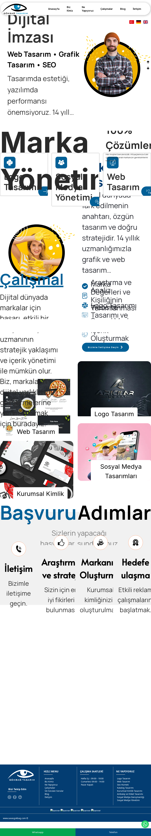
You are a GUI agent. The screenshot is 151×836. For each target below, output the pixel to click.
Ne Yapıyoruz (51, 784)
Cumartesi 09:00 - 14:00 (92, 781)
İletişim (48, 797)
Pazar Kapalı (87, 784)
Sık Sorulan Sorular (54, 790)
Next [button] (148, 68)
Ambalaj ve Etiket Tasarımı (130, 794)
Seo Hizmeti (123, 784)
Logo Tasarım (123, 778)
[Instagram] (9, 797)
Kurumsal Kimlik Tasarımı (129, 790)
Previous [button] (148, 62)
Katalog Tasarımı (125, 787)
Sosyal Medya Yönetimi (128, 800)
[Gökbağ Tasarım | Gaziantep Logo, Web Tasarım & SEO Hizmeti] (15, 8)
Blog (47, 794)
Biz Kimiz (49, 781)
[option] (75, 65)
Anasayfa (49, 778)
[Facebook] (15, 797)
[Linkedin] (20, 797)
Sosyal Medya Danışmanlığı (130, 797)
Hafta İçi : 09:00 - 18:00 (92, 778)
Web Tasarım (123, 781)
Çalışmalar (50, 787)
